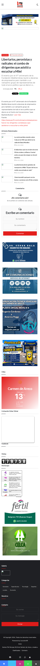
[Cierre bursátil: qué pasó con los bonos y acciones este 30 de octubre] (7, 179)
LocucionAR (24, 640)
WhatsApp (24, 93)
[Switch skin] (37, 5)
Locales (5, 590)
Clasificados (16, 650)
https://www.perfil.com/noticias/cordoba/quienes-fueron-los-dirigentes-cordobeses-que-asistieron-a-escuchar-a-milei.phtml (20, 122)
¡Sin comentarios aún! (20, 198)
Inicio (20, 644)
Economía (13, 590)
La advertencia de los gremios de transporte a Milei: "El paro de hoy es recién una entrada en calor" (26, 167)
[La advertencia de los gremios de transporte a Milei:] (7, 166)
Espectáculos (15, 586)
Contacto (5, 605)
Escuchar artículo (17, 55)
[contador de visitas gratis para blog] (14, 463)
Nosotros (5, 596)
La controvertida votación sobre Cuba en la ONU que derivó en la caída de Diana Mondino (24, 139)
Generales (5, 55)
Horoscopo (18, 496)
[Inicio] (20, 4)
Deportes (33, 586)
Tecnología (25, 586)
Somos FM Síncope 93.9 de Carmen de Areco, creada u (20, 647)
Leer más (17, 115)
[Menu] (3, 5)
